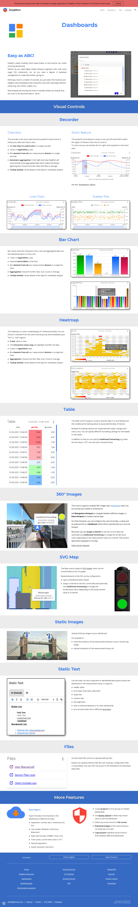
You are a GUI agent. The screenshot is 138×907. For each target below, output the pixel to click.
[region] (69, 3)
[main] (79, 25)
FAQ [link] (120, 10)
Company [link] (128, 10)
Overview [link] (110, 10)
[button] (135, 10)
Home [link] (102, 10)
